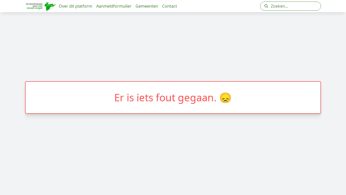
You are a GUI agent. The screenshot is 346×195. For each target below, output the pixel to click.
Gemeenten (147, 6)
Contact (169, 6)
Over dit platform (75, 6)
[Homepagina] (41, 6)
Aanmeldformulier (113, 6)
